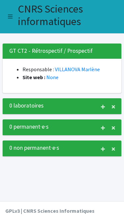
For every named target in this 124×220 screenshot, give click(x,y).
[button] (10, 16)
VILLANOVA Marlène (77, 69)
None (52, 77)
